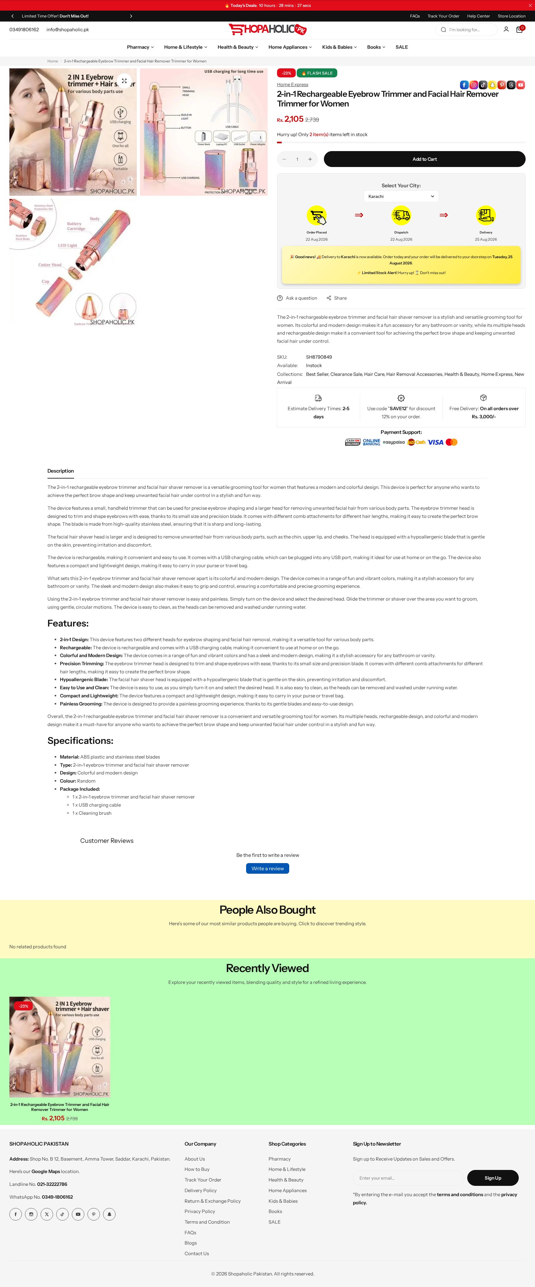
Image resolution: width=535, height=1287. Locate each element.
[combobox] (466, 29)
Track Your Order (443, 15)
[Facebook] (15, 1214)
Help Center (478, 15)
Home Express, (498, 374)
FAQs (415, 15)
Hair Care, (375, 374)
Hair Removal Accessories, (415, 374)
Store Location (512, 15)
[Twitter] (47, 1214)
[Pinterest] (93, 1214)
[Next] (131, 16)
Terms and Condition (207, 1222)
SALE (275, 1222)
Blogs (191, 1243)
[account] (507, 29)
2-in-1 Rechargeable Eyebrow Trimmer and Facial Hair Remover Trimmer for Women (59, 1107)
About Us (195, 1159)
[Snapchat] (109, 1214)
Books (275, 1211)
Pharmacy (280, 1159)
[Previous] (12, 16)
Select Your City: (401, 185)
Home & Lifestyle (287, 1169)
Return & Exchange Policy (213, 1201)
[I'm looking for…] (443, 29)
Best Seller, (318, 374)
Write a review (267, 868)
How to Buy (197, 1169)
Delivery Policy (201, 1190)
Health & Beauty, (462, 374)
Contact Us (197, 1253)
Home (52, 61)
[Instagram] (31, 1214)
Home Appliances (288, 1190)
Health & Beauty (286, 1180)
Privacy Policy (200, 1211)
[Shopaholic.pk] (268, 30)
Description (60, 471)
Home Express (292, 84)
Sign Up (493, 1178)
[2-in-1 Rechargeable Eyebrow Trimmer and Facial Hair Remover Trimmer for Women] (59, 1047)
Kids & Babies (283, 1201)
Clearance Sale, (347, 374)
